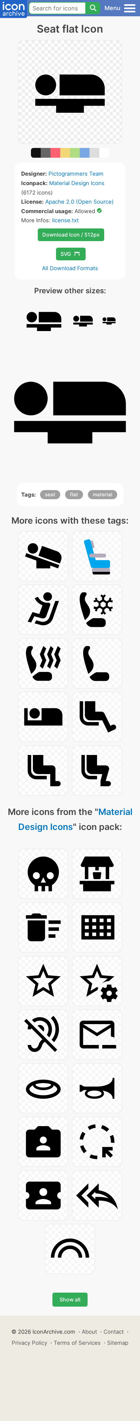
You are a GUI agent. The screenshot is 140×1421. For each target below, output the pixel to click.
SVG (66, 254)
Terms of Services (77, 1343)
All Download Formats (70, 268)
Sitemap (117, 1343)
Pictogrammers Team (76, 173)
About (89, 1331)
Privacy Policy (29, 1343)
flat (74, 494)
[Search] (92, 8)
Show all (70, 1299)
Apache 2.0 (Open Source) (79, 201)
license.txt (65, 220)
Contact (114, 1331)
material (102, 494)
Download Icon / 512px (71, 234)
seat (50, 494)
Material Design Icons (77, 183)
